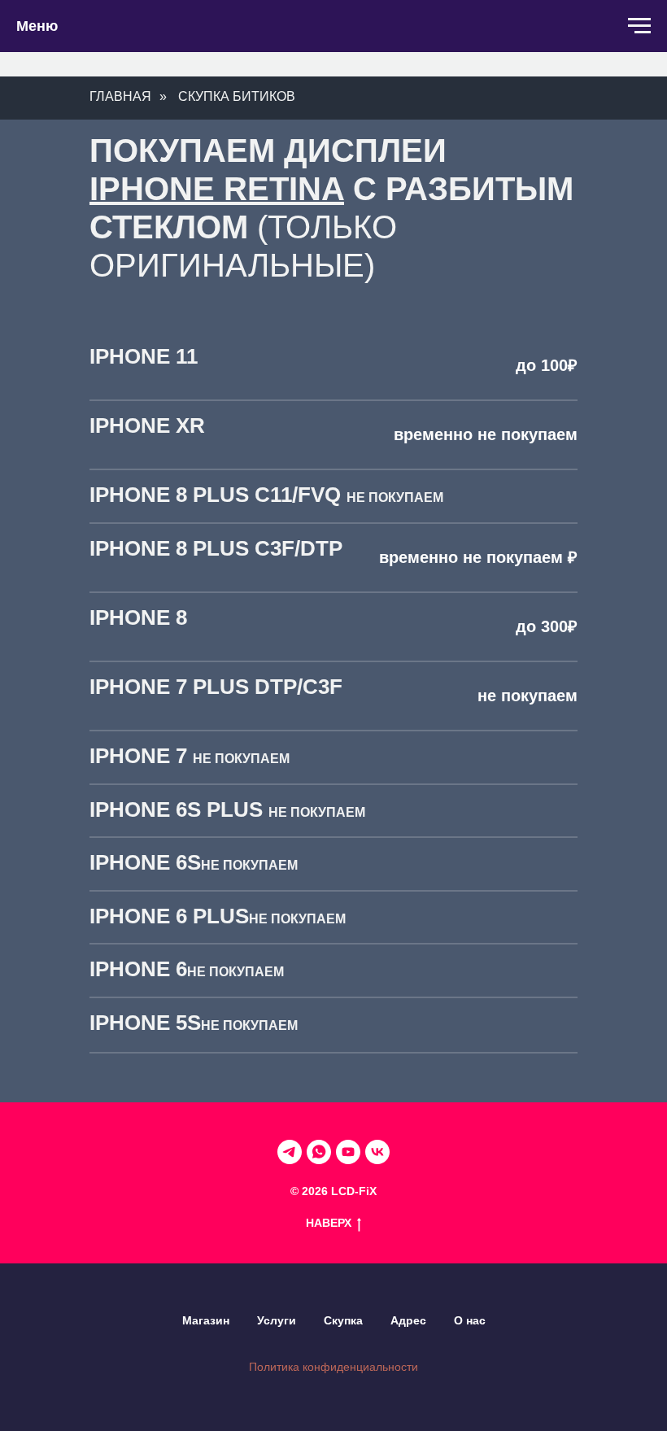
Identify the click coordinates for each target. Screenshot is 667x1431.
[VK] (377, 1152)
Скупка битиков (236, 96)
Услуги (276, 1320)
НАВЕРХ (328, 1222)
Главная (120, 96)
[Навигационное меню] (639, 26)
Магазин (205, 1320)
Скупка (343, 1320)
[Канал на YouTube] (348, 1152)
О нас (470, 1320)
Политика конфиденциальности (333, 1366)
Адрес (408, 1320)
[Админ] (319, 1152)
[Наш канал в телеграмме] (289, 1152)
